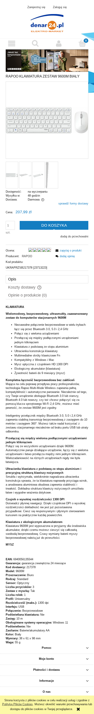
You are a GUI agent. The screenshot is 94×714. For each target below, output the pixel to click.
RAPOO (27, 256)
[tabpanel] (47, 474)
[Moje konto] (59, 43)
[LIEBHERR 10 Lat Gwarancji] (47, 60)
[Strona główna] (47, 22)
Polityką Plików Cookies (17, 704)
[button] (12, 43)
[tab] (47, 279)
